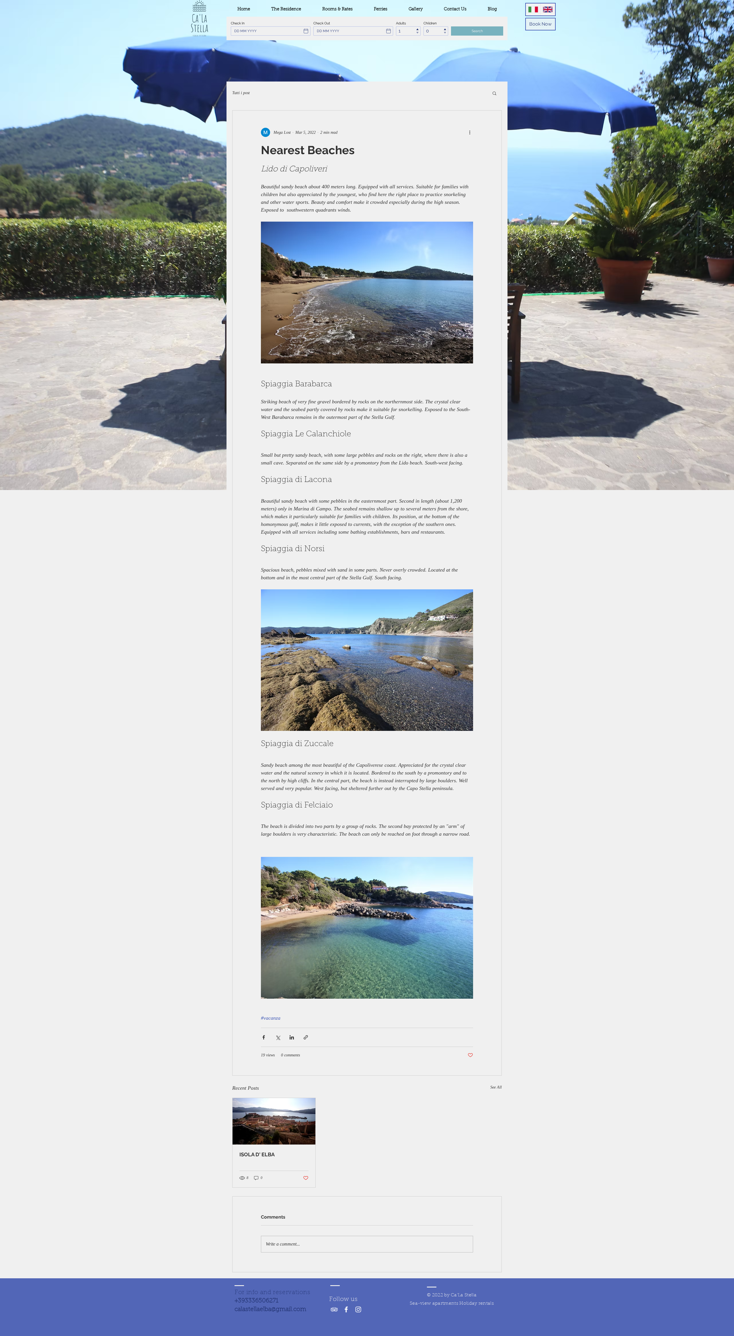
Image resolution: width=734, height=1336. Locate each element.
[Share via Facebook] (263, 1037)
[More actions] (469, 132)
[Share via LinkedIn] (291, 1037)
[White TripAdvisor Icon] (334, 1309)
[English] (547, 9)
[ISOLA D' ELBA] (274, 1121)
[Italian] (533, 9)
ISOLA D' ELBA (257, 1154)
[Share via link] (306, 1037)
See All (496, 1087)
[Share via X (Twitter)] (277, 1037)
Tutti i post (241, 93)
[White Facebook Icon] (346, 1309)
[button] (494, 93)
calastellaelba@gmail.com (270, 1309)
